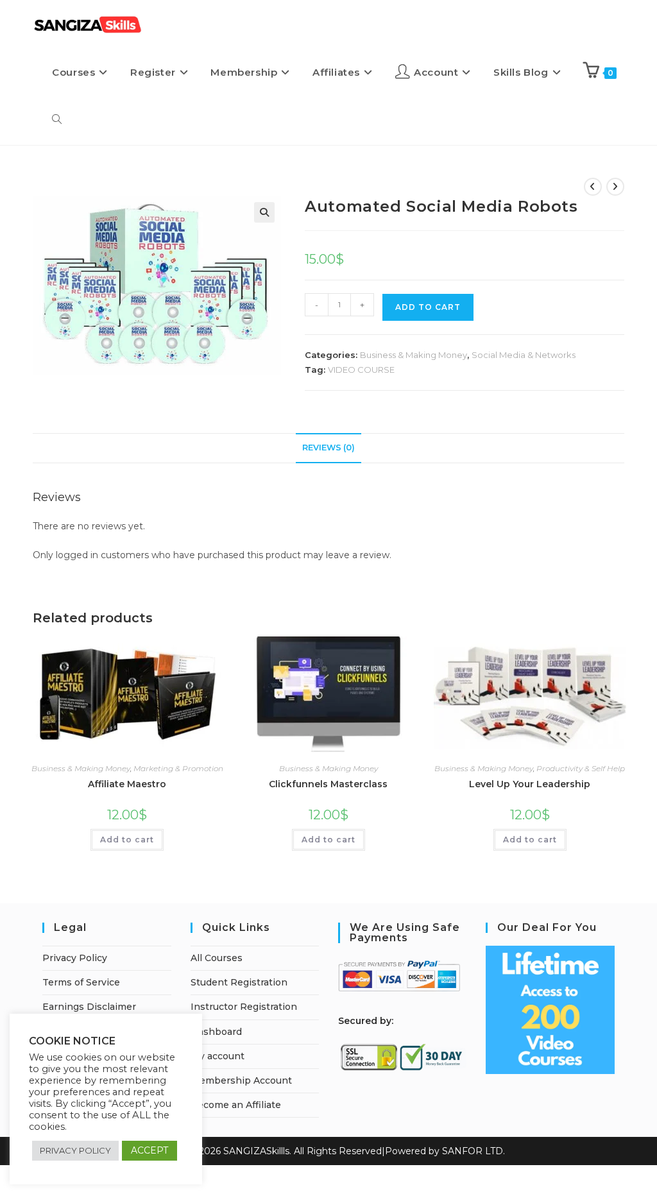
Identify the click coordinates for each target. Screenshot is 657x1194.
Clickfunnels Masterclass (328, 784)
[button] (264, 212)
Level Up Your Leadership (529, 784)
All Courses (217, 958)
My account (217, 1056)
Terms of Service (81, 982)
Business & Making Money (413, 355)
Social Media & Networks (524, 355)
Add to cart (127, 839)
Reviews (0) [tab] (328, 447)
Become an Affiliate (236, 1105)
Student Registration (239, 982)
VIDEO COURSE (361, 369)
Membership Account (241, 1080)
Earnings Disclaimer (89, 1006)
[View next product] (615, 187)
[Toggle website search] (56, 120)
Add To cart (428, 307)
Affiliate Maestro (127, 784)
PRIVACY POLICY (75, 1150)
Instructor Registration (244, 1006)
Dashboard (216, 1031)
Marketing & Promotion (178, 768)
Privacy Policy (74, 958)
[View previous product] (593, 187)
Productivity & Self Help (580, 768)
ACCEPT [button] (149, 1150)
